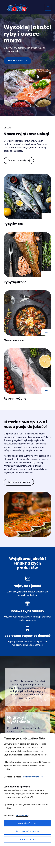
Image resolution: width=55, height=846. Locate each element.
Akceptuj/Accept (27, 823)
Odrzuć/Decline (27, 839)
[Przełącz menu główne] (48, 7)
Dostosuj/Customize (27, 831)
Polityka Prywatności (33, 776)
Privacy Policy (22, 815)
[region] (27, 789)
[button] (46, 216)
